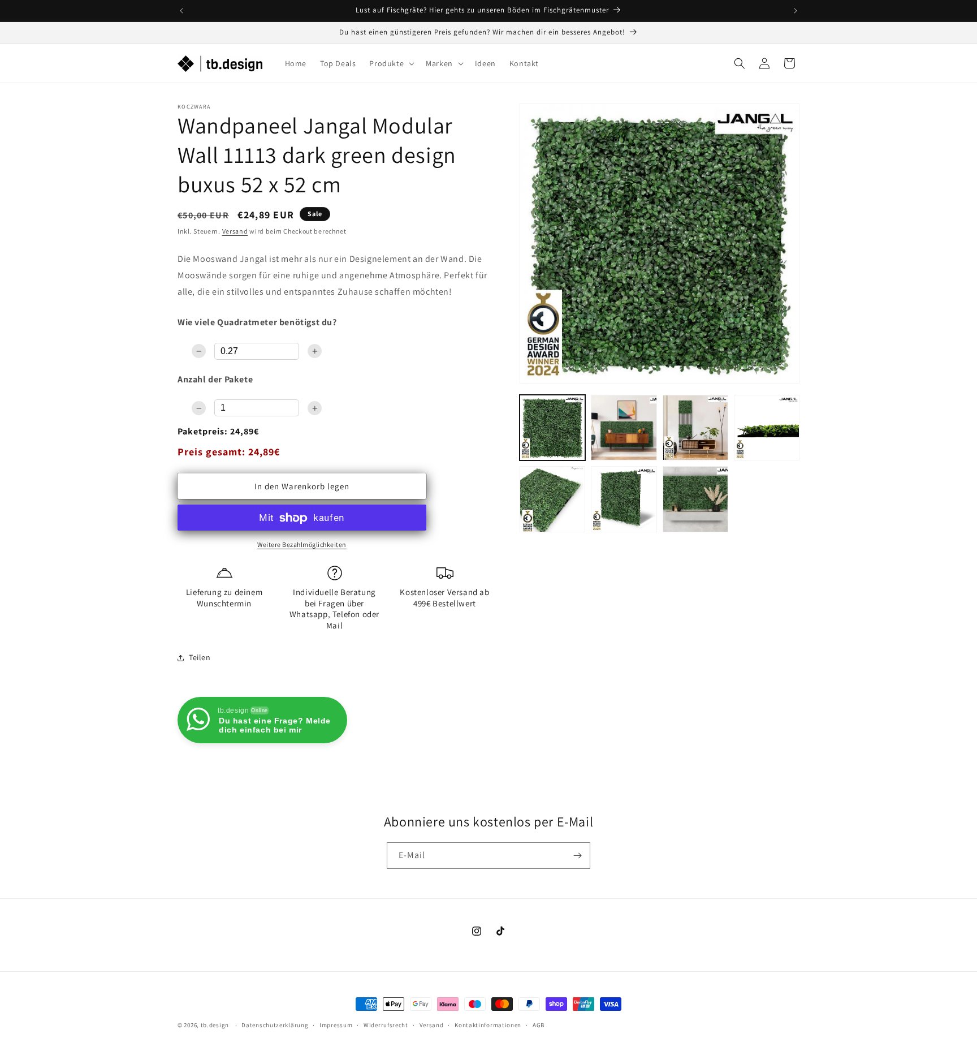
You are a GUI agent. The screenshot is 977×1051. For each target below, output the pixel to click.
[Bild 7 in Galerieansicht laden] (695, 499)
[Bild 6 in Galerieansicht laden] (623, 499)
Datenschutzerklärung (274, 1024)
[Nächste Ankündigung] (795, 10)
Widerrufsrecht (386, 1024)
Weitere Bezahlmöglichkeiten (302, 545)
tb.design (215, 1025)
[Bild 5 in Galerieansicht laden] (552, 499)
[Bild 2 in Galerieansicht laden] (623, 427)
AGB (538, 1024)
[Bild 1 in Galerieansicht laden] (552, 427)
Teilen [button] (200, 657)
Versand (235, 231)
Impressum (335, 1024)
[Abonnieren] (577, 855)
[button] (390, 63)
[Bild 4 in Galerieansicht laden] (766, 427)
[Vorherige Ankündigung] (181, 10)
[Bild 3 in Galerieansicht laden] (695, 427)
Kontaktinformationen (488, 1024)
